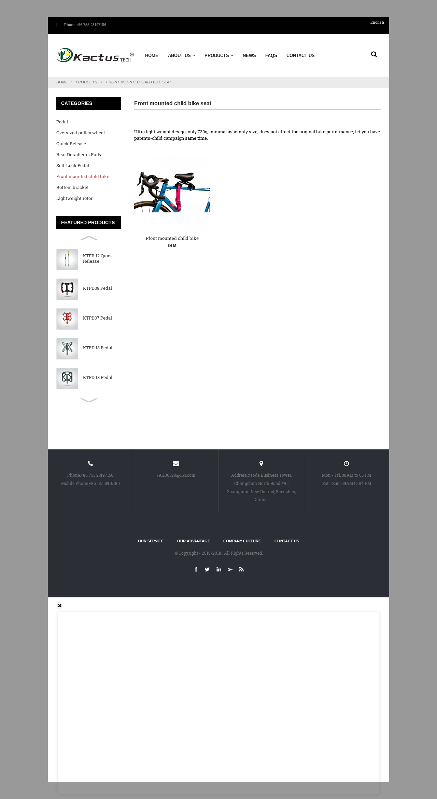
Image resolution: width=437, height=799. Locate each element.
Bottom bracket (72, 187)
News (249, 55)
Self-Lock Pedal (72, 165)
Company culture (242, 541)
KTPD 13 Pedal (97, 348)
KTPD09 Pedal (97, 288)
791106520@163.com (175, 475)
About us (179, 55)
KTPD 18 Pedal (97, 377)
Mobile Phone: (75, 483)
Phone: (70, 24)
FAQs (271, 55)
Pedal (62, 122)
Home (151, 55)
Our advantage (193, 541)
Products (217, 55)
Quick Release (71, 143)
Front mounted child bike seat (138, 82)
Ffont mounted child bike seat (172, 241)
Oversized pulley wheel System (80, 134)
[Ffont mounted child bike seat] (172, 192)
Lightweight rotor (74, 198)
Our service (151, 541)
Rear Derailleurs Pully (78, 154)
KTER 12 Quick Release (98, 258)
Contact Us (300, 55)
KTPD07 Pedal (97, 318)
